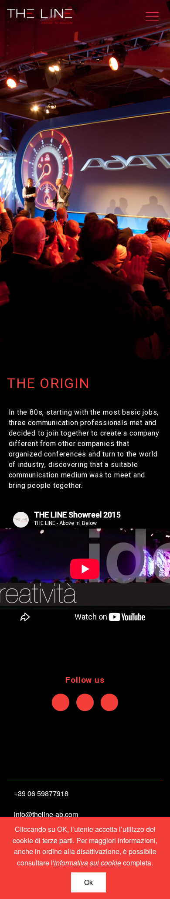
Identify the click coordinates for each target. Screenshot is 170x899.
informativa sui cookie (87, 863)
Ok (88, 882)
